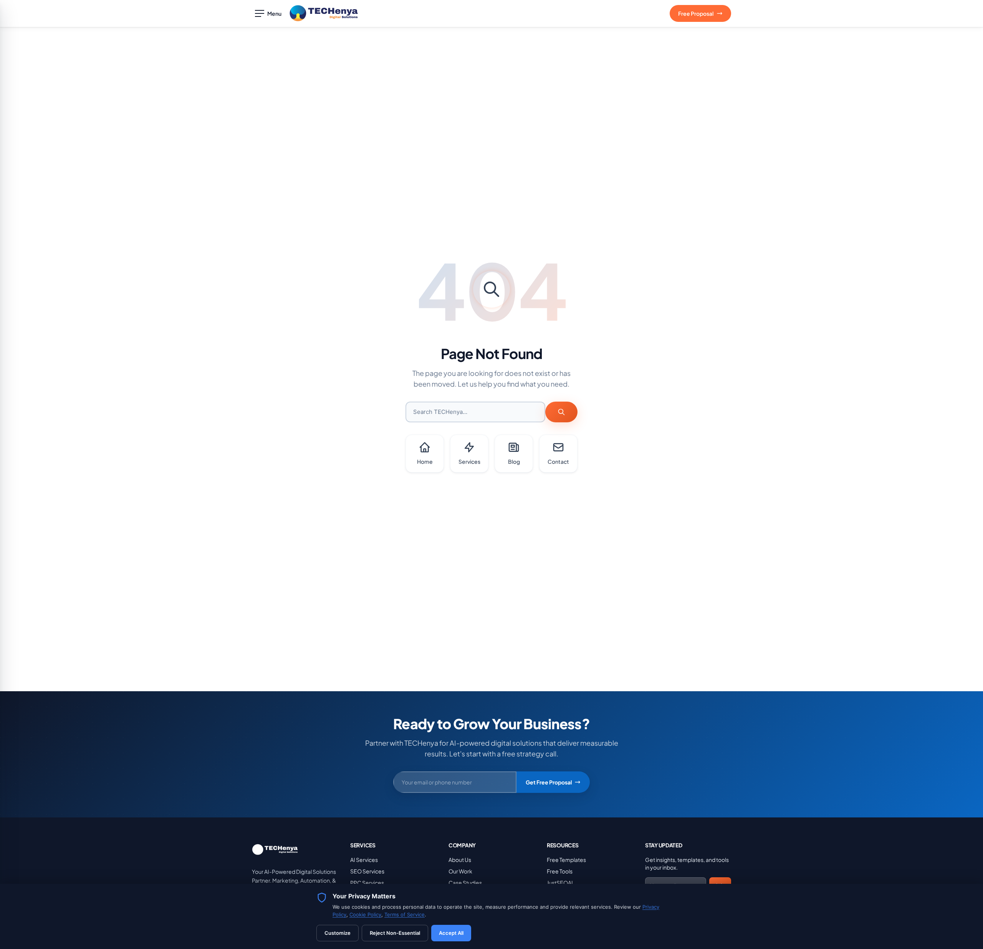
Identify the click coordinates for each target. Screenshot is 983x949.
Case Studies (465, 882)
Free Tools (560, 871)
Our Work (460, 871)
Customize (337, 933)
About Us (459, 859)
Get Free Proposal (549, 782)
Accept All (451, 933)
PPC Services (367, 882)
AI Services (364, 859)
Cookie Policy (365, 914)
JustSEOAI (560, 882)
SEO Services (367, 871)
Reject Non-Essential (395, 933)
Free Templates (566, 859)
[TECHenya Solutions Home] (323, 13)
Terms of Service (404, 914)
